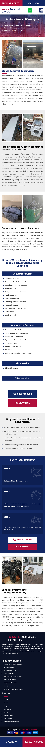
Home (6, 697)
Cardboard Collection (13, 278)
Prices (6, 703)
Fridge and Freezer (10, 683)
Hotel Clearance (11, 343)
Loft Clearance (10, 312)
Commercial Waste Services (16, 330)
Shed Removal (10, 315)
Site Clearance (10, 350)
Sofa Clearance (9, 673)
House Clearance (11, 305)
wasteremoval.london (29, 730)
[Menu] (41, 10)
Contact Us (7, 709)
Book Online (22, 402)
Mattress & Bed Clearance (13, 677)
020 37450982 (24, 539)
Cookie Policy (8, 715)
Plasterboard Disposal (13, 346)
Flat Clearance (10, 288)
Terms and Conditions (11, 722)
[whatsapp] (30, 10)
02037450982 (24, 393)
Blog (5, 706)
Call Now (33, 3)
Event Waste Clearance (14, 337)
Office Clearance (11, 368)
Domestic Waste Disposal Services (18, 282)
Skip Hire (7, 686)
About (6, 700)
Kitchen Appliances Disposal (16, 308)
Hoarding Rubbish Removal (15, 302)
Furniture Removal (12, 295)
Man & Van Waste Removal (13, 664)
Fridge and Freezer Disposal (15, 292)
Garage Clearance (12, 298)
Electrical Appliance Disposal (16, 285)
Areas (6, 712)
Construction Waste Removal (16, 333)
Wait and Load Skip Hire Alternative (18, 353)
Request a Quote (11, 3)
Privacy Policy (8, 718)
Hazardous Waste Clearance (14, 689)
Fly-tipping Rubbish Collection (16, 340)
